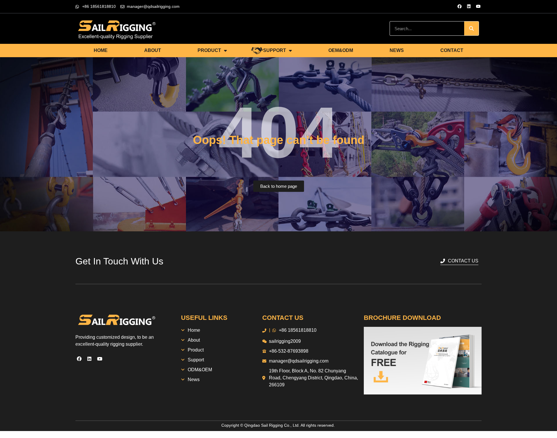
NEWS (397, 50)
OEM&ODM (340, 50)
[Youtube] (478, 6)
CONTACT (451, 50)
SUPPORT (274, 50)
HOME (101, 50)
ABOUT (152, 50)
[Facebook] (459, 6)
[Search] (471, 28)
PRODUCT (209, 50)
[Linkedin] (469, 6)
